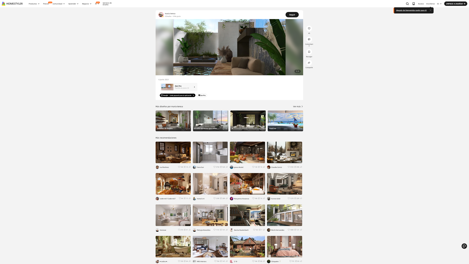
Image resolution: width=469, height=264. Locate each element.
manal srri (200, 198)
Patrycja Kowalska (203, 230)
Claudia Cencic (276, 167)
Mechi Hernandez (277, 230)
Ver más (297, 106)
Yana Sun (200, 167)
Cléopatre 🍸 (276, 261)
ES (438, 3)
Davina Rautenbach (241, 230)
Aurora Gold (275, 198)
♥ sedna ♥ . (164, 261)
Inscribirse (430, 3)
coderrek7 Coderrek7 (168, 198)
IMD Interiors (201, 261)
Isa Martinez (164, 167)
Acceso (421, 3)
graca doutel (238, 167)
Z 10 (235, 261)
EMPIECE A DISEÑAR (454, 3)
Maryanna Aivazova (241, 198)
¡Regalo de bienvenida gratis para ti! (411, 10)
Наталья (163, 230)
